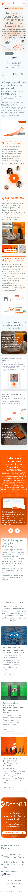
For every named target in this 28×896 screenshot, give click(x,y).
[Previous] (10, 530)
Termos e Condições (14, 880)
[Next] (17, 530)
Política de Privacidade (14, 883)
